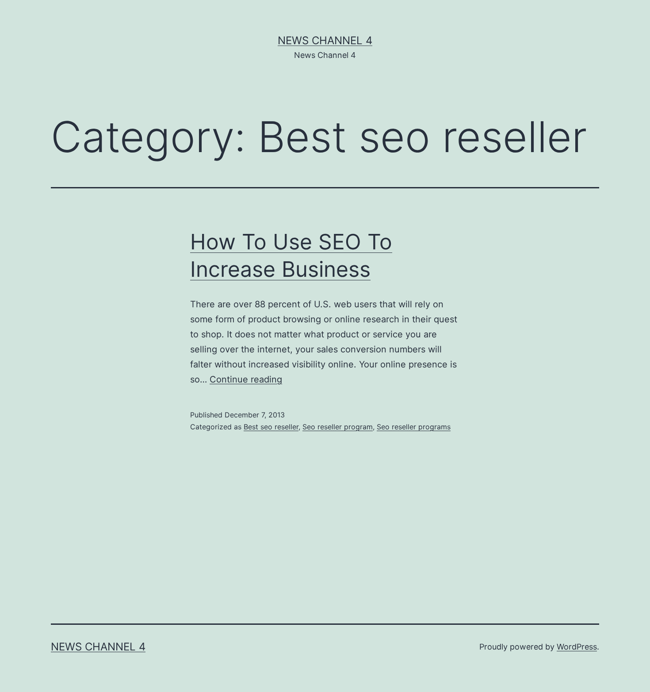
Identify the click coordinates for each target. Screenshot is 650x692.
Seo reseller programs (414, 426)
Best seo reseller (271, 426)
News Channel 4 (325, 40)
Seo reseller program (337, 426)
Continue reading (246, 379)
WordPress (577, 646)
